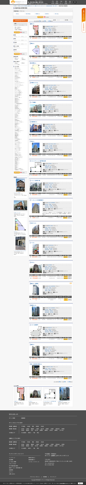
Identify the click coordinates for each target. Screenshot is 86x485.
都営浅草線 (47, 67)
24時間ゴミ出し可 (19, 157)
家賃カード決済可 (18, 168)
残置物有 (17, 107)
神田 (49, 247)
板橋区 (41, 430)
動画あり (23, 63)
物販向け (17, 124)
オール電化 (17, 129)
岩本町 (52, 183)
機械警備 (17, 135)
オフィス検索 (12, 418)
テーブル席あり (18, 110)
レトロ (16, 80)
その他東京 (23, 432)
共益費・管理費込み (18, 29)
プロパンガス (18, 128)
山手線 (46, 247)
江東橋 (51, 26)
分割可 (16, 75)
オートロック (18, 152)
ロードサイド (18, 118)
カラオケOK (17, 113)
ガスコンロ (17, 141)
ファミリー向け (18, 93)
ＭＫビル (15, 231)
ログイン (11, 472)
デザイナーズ (18, 69)
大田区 (52, 429)
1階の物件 (17, 158)
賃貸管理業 (31, 459)
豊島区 (27, 430)
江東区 (49, 163)
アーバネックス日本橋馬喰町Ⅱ (37, 200)
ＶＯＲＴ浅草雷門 (34, 324)
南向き (16, 166)
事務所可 (17, 72)
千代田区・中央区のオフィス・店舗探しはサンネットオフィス (57, 454)
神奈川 (29, 432)
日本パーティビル (17, 212)
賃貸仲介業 (31, 457)
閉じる (80, 483)
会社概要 (11, 459)
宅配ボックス (18, 153)
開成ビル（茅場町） (35, 283)
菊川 (50, 230)
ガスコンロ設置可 (18, 92)
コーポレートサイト (33, 461)
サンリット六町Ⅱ (17, 192)
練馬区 (46, 430)
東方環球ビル (33, 63)
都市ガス (17, 126)
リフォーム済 (18, 70)
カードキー (17, 86)
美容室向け (17, 123)
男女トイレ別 (18, 148)
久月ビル (32, 262)
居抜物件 (17, 96)
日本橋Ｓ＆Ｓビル (34, 82)
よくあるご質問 (12, 461)
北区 (32, 430)
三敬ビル (32, 141)
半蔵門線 (46, 30)
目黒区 (47, 429)
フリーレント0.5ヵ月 (19, 85)
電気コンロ (17, 144)
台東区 (49, 65)
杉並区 (22, 430)
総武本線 (46, 29)
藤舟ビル (32, 23)
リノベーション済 (18, 71)
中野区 (62, 429)
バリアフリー (18, 74)
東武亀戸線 (47, 49)
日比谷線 (46, 145)
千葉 (34, 432)
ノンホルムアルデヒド (19, 82)
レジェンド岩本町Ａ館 (35, 180)
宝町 (50, 350)
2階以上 (17, 161)
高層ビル (17, 87)
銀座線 (46, 348)
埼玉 (38, 432)
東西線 (46, 290)
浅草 (51, 327)
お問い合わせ (12, 474)
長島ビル (32, 43)
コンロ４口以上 (18, 147)
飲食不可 (17, 102)
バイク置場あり (18, 139)
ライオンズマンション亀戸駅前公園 (38, 160)
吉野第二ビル (33, 305)
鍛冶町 (52, 245)
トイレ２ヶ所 (18, 150)
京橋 (51, 347)
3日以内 (16, 59)
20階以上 (17, 163)
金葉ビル (32, 344)
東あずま (51, 49)
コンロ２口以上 (18, 142)
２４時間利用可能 (18, 103)
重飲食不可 (17, 99)
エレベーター (18, 131)
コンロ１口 (17, 145)
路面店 (16, 119)
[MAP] (70, 461)
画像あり (16, 63)
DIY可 (16, 125)
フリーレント (18, 83)
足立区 (51, 430)
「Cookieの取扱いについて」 (64, 483)
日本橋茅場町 (52, 286)
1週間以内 (23, 59)
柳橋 (51, 65)
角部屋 (16, 167)
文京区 (22, 429)
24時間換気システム (19, 130)
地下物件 (17, 115)
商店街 (16, 117)
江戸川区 (49, 46)
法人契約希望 (18, 77)
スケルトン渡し (18, 97)
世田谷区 (58, 429)
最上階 (16, 164)
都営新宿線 (47, 89)
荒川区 (36, 430)
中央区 (49, 85)
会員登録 (11, 470)
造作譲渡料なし (18, 120)
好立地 (16, 114)
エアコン (17, 151)
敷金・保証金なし (18, 27)
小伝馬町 (50, 145)
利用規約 (45, 476)
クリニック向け (18, 91)
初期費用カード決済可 (19, 169)
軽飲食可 (17, 101)
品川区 (42, 429)
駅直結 (16, 88)
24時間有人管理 (18, 155)
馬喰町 (38, 13)
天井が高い (17, 81)
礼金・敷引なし (18, 28)
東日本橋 (51, 70)
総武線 (46, 28)
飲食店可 (17, 76)
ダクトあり (17, 104)
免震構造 (17, 140)
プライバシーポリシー (35, 476)
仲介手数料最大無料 (13, 466)
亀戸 (51, 163)
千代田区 (49, 183)
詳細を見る (65, 38)
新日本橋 (28, 13)
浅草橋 (51, 67)
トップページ (12, 457)
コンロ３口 (17, 146)
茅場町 (50, 287)
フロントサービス (18, 156)
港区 (33, 426)
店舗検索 (23, 418)
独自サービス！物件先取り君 (15, 468)
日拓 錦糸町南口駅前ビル (37, 364)
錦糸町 (47, 13)
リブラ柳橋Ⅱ (33, 102)
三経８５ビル (33, 223)
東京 (17, 13)
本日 (22, 58)
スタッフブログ (12, 463)
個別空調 (17, 134)
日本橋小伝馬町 (53, 85)
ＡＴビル (32, 242)
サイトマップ (53, 476)
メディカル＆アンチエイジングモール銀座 (21, 250)
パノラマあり (17, 64)
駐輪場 (16, 137)
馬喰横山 (51, 89)
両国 (49, 107)
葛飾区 (56, 430)
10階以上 (17, 162)
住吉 (50, 127)
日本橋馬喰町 (52, 202)
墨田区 (49, 26)
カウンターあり (18, 109)
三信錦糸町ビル (34, 121)
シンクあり (17, 112)
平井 (52, 46)
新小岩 (57, 13)
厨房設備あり (18, 108)
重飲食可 (17, 98)
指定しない (17, 58)
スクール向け (18, 90)
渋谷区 (42, 426)
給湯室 (16, 136)
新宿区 (37, 426)
